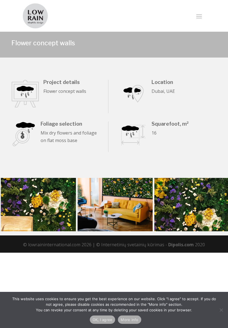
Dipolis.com (181, 245)
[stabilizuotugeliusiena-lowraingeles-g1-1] (115, 231)
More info (129, 319)
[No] (221, 310)
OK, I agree (103, 319)
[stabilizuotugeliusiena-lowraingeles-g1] (38, 231)
